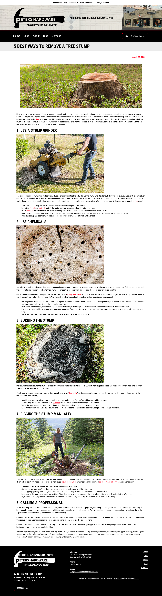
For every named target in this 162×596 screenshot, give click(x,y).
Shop (26, 35)
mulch (135, 201)
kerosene (56, 403)
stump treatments (74, 294)
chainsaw (30, 211)
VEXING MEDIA (118, 578)
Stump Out (73, 393)
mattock (42, 208)
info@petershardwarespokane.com (84, 572)
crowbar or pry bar (69, 482)
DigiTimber (136, 578)
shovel (32, 208)
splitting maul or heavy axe (109, 482)
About (36, 35)
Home (16, 35)
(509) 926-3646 (103, 3)
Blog (45, 35)
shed (37, 119)
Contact (56, 35)
